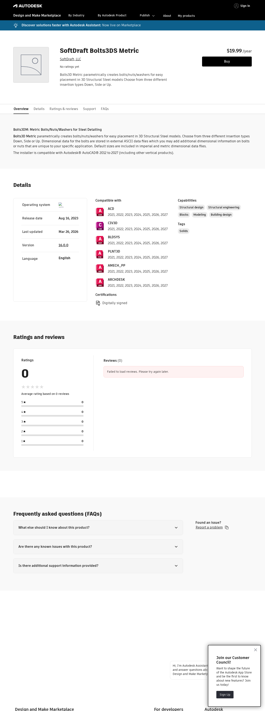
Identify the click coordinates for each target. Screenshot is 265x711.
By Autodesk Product (112, 15)
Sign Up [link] (225, 695)
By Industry (76, 15)
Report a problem (209, 527)
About (167, 16)
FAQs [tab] (105, 108)
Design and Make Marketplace (37, 15)
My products (186, 16)
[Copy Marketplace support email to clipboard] (227, 527)
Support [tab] (89, 108)
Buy (227, 61)
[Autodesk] (27, 6)
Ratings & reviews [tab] (63, 108)
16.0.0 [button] (63, 245)
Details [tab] (39, 108)
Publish (145, 15)
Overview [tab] (21, 108)
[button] (98, 527)
